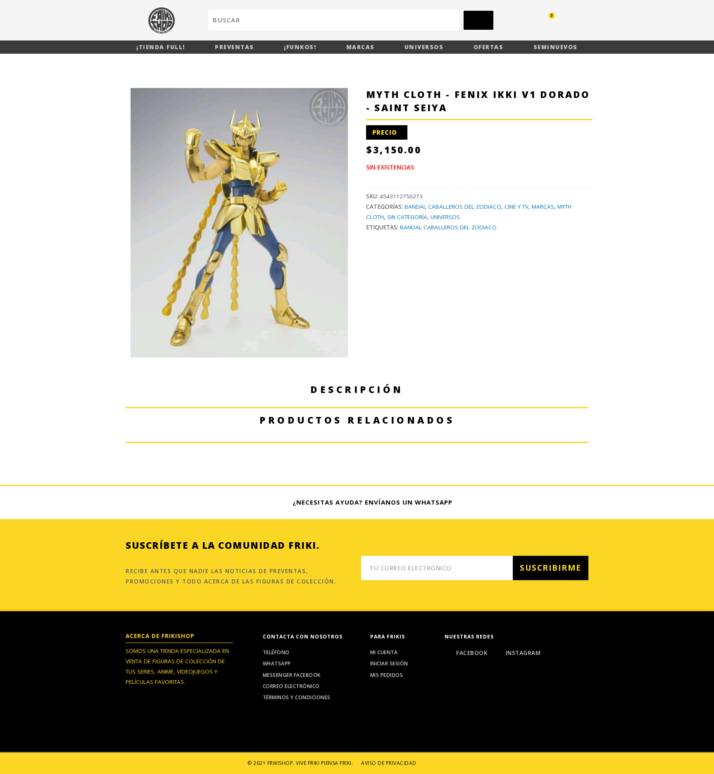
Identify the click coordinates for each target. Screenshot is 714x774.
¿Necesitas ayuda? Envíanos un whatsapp (372, 502)
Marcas (360, 47)
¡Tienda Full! (160, 47)
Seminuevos (555, 47)
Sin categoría (407, 217)
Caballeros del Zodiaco (464, 206)
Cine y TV (516, 206)
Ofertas (489, 47)
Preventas (234, 47)
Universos (424, 47)
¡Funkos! (300, 47)
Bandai (415, 206)
